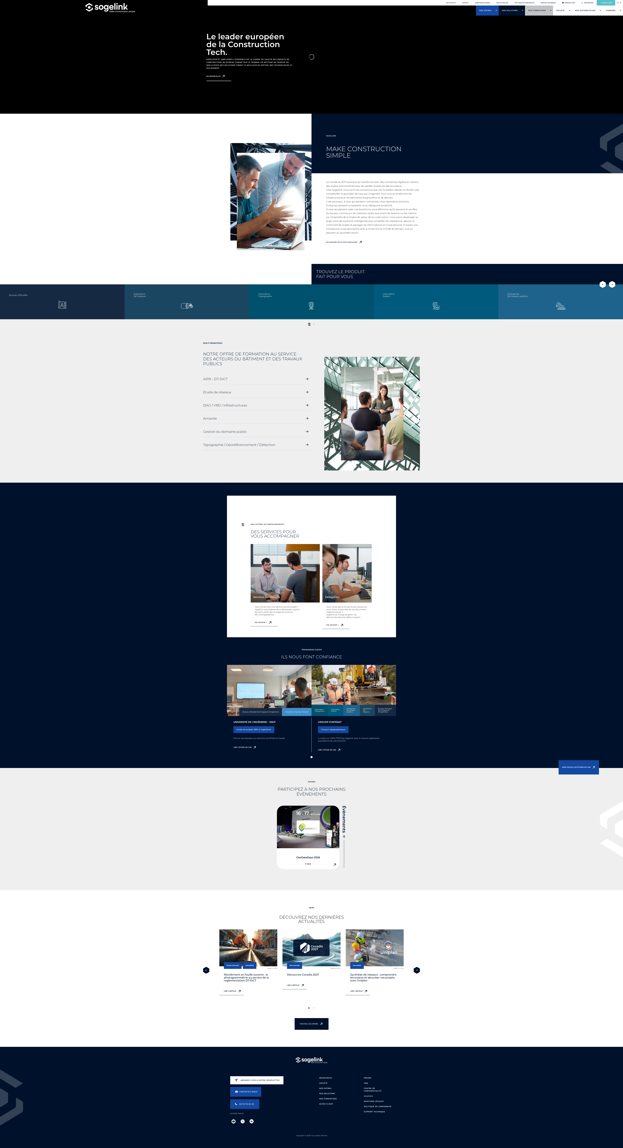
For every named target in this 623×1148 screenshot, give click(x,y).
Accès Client (326, 1104)
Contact (465, 3)
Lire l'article (230, 991)
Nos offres (485, 10)
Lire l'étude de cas (242, 747)
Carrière (611, 10)
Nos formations (537, 10)
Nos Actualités (502, 3)
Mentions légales (374, 1101)
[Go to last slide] (603, 284)
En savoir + (261, 622)
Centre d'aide (569, 2)
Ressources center (482, 3)
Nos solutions (510, 10)
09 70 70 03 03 (451, 3)
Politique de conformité (524, 3)
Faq (366, 1083)
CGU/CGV (368, 1096)
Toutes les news (309, 1024)
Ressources (325, 1078)
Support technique (548, 3)
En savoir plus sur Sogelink (341, 242)
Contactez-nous (248, 1092)
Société (560, 10)
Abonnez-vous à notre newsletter (260, 1080)
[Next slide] (612, 284)
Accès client (607, 2)
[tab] (309, 324)
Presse (367, 1078)
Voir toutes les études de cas (576, 767)
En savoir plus (213, 76)
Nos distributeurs (585, 10)
